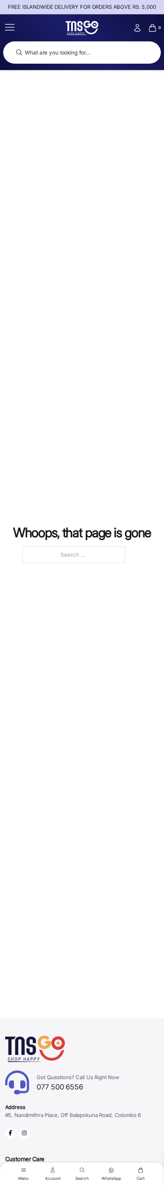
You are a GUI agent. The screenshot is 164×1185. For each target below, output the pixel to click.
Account (53, 1178)
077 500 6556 (78, 1082)
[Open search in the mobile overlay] (82, 52)
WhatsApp (111, 1178)
